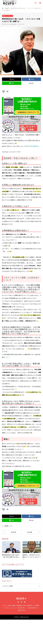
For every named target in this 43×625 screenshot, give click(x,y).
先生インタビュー (7, 16)
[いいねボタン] (3, 91)
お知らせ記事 (11, 605)
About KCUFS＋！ (33, 608)
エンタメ (14, 608)
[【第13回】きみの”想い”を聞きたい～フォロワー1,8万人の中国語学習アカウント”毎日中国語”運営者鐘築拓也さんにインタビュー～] (12, 532)
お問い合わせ (21, 610)
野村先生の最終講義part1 (31, 146)
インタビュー (6, 608)
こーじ (10, 526)
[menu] (40, 3)
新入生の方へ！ (22, 608)
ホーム (4, 605)
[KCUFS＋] (10, 3)
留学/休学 (29, 605)
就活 (24, 605)
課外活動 (19, 605)
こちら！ (7, 357)
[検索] (35, 3)
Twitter (21, 602)
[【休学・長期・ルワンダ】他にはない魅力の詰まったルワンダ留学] (31, 532)
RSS (25, 602)
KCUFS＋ (21, 598)
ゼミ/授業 (36, 605)
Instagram (18, 602)
